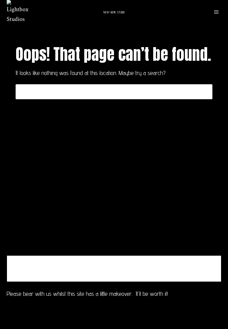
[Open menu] (216, 12)
